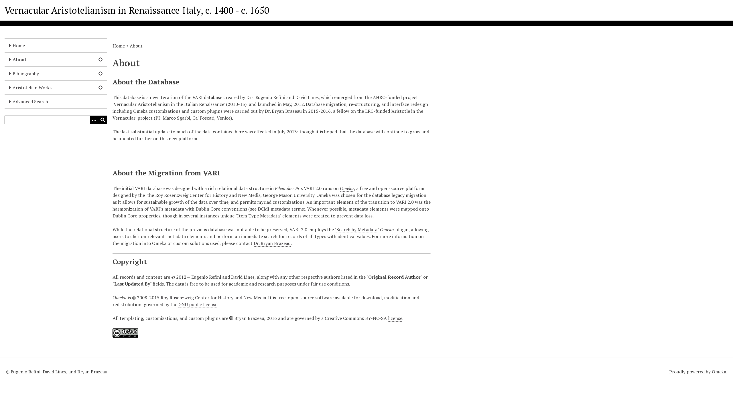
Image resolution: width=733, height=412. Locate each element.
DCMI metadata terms (281, 209)
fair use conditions (330, 284)
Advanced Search (30, 101)
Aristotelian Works (32, 87)
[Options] (94, 120)
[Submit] (102, 120)
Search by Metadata (356, 229)
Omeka (719, 372)
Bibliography (26, 73)
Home (19, 45)
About (19, 59)
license (395, 318)
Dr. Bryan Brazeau (272, 243)
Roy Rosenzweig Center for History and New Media (213, 297)
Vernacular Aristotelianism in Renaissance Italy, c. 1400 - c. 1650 (137, 10)
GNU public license (197, 304)
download (371, 297)
